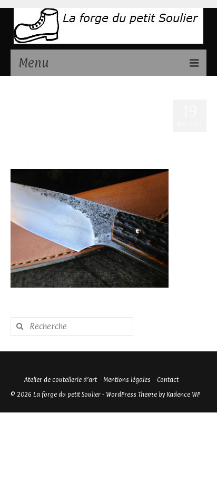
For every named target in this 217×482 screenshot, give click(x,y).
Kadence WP (183, 394)
